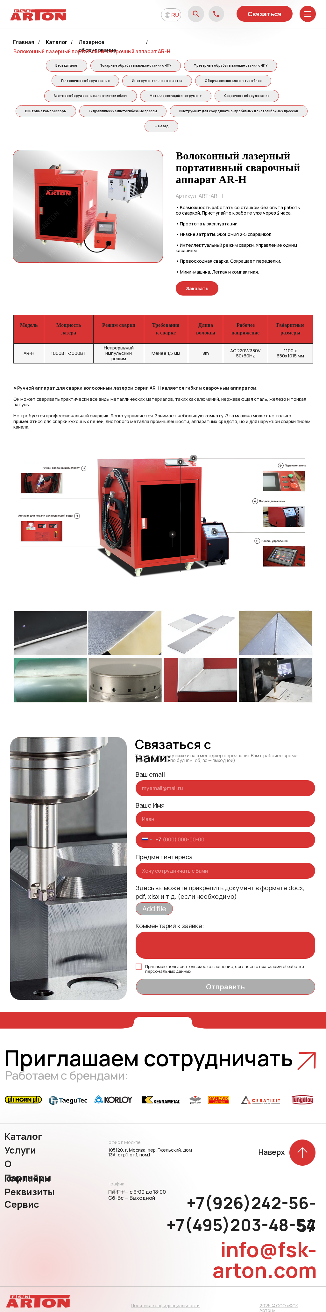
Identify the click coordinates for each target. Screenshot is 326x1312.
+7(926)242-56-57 (251, 1214)
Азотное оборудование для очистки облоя (90, 95)
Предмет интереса (164, 857)
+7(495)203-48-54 (241, 1225)
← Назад (161, 126)
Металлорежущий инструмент (176, 95)
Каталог (56, 42)
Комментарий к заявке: (170, 925)
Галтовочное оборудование (85, 80)
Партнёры (27, 1177)
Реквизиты (29, 1191)
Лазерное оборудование (97, 46)
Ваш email (150, 774)
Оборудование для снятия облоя (233, 80)
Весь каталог (66, 65)
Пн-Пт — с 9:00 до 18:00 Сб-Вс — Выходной (137, 1194)
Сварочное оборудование (246, 95)
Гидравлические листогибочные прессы (123, 111)
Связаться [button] (264, 14)
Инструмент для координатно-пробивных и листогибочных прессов (238, 111)
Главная (23, 42)
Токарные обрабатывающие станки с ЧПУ (135, 65)
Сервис (21, 1204)
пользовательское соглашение (200, 966)
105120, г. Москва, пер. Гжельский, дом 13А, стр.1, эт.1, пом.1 (150, 1152)
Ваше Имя (150, 805)
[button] (197, 288)
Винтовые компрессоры (46, 111)
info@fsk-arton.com (264, 1259)
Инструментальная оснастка (157, 80)
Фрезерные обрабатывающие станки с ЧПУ (230, 65)
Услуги (20, 1150)
